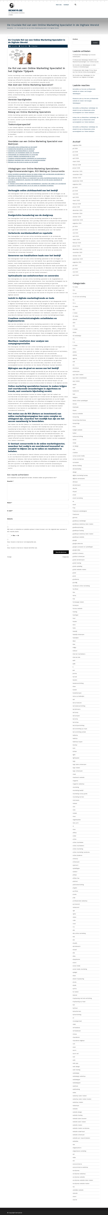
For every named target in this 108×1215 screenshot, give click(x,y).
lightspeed (76, 758)
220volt (75, 319)
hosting (75, 612)
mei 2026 (75, 155)
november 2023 (77, 252)
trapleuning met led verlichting (82, 998)
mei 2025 (75, 194)
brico (74, 426)
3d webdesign (77, 335)
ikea (74, 644)
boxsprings (76, 423)
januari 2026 (76, 168)
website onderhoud (79, 1131)
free (74, 508)
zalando (75, 1193)
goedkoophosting (78, 527)
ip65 (74, 660)
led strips (76, 722)
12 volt (75, 293)
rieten (74, 917)
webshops (76, 1105)
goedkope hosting (78, 530)
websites (75, 1141)
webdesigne (76, 1079)
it (15, 28)
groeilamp (76, 579)
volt (74, 1044)
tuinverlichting (77, 1014)
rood (74, 923)
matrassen (76, 800)
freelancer (76, 514)
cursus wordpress (78, 459)
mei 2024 (75, 233)
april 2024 (76, 236)
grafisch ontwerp (78, 553)
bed (74, 394)
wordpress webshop (79, 1173)
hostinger (75, 615)
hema (74, 595)
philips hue (76, 878)
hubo (74, 628)
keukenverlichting (78, 683)
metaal (75, 803)
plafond (75, 881)
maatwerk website (78, 777)
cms (74, 449)
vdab (74, 1024)
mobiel (75, 813)
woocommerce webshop (80, 1167)
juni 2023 (75, 268)
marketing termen (78, 797)
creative (75, 452)
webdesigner (77, 1083)
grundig (75, 582)
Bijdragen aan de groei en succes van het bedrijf (23, 162)
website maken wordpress (81, 1128)
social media (76, 966)
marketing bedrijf (78, 790)
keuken (75, 680)
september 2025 (78, 181)
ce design (75, 446)
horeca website (77, 608)
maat (74, 774)
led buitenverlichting (79, 706)
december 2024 (77, 210)
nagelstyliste (77, 819)
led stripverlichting (78, 725)
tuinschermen (77, 1011)
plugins (75, 888)
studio (74, 985)
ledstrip (75, 738)
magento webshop (78, 784)
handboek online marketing (81, 586)
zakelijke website (78, 1190)
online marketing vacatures (81, 852)
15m (74, 309)
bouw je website (78, 413)
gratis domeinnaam (79, 560)
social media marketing (80, 969)
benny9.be (15, 10)
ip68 (74, 664)
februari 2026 (77, 165)
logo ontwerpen (78, 771)
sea (74, 936)
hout (74, 618)
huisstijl (75, 631)
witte (74, 1157)
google (75, 540)
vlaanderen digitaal (79, 1040)
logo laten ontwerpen (79, 764)
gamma (75, 517)
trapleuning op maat (79, 1001)
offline (75, 832)
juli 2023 (75, 265)
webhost (75, 1086)
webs (74, 1092)
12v (74, 300)
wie (74, 1144)
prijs (74, 897)
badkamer (76, 391)
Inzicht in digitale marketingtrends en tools (21, 156)
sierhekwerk (76, 946)
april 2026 (76, 158)
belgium (75, 397)
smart (74, 962)
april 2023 (76, 275)
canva (74, 439)
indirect (75, 651)
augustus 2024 (77, 223)
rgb (74, 910)
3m (74, 339)
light (74, 754)
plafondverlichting (78, 884)
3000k (74, 332)
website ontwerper (79, 1135)
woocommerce (77, 1164)
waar (74, 1047)
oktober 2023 (77, 255)
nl (73, 826)
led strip (75, 719)
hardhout (75, 589)
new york (75, 823)
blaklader (76, 407)
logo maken (76, 767)
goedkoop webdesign (79, 521)
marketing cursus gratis (80, 793)
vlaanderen (76, 1037)
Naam (9, 502)
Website (10, 519)
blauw (74, 410)
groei (74, 576)
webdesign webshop (79, 1076)
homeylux (76, 605)
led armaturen (77, 703)
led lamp (75, 712)
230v (74, 322)
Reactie (10, 481)
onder (74, 836)
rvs (74, 927)
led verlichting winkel (79, 732)
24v (74, 326)
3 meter (75, 329)
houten (75, 621)
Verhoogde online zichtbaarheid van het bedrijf (22, 147)
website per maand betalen (81, 1138)
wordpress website (79, 1177)
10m (74, 290)
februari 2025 (77, 204)
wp (74, 1186)
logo (74, 761)
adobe (75, 352)
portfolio (75, 891)
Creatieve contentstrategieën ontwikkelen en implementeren (27, 158)
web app (75, 1063)
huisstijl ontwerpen (78, 634)
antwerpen (76, 371)
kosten (75, 690)
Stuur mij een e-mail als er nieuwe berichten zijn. (22, 548)
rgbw (74, 914)
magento (75, 780)
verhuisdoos (76, 1027)
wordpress (76, 1170)
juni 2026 (75, 152)
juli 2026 (75, 148)
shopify (75, 943)
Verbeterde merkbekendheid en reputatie (21, 151)
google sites (76, 550)
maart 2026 (76, 161)
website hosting (77, 1115)
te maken (76, 992)
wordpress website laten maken (83, 1180)
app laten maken (78, 374)
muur (74, 816)
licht (74, 748)
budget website (77, 430)
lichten (75, 751)
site (74, 953)
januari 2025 (76, 207)
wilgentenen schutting (79, 1151)
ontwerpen (76, 862)
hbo (74, 592)
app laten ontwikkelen (80, 378)
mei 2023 (75, 272)
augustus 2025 (77, 184)
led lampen (76, 716)
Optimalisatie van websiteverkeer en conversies (23, 154)
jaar (74, 670)
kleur (74, 686)
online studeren (77, 855)
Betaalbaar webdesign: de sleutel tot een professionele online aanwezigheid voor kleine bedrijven (85, 110)
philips (75, 875)
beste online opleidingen (80, 400)
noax (74, 829)
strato (74, 982)
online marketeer (78, 842)
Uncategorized (77, 1021)
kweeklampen (77, 693)
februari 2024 (77, 243)
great (74, 573)
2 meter (75, 313)
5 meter (75, 345)
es (73, 501)
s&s (74, 930)
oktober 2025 (77, 178)
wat (74, 1057)
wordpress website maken (81, 1183)
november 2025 (77, 174)
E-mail (10, 511)
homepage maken (78, 602)
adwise (75, 355)
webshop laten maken (80, 1096)
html (74, 625)
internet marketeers (79, 654)
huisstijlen (76, 638)
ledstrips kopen (77, 741)
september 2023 (78, 259)
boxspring (76, 417)
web (74, 1060)
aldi (74, 361)
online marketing (78, 849)
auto (74, 387)
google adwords (78, 543)
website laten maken (79, 1122)
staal (74, 975)
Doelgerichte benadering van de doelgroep (21, 149)
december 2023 (77, 249)
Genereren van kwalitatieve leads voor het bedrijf (23, 152)
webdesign (76, 1073)
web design (76, 1066)
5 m (74, 342)
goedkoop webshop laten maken (83, 524)
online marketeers (78, 845)
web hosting (76, 1070)
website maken (77, 1125)
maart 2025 (76, 200)
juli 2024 (75, 226)
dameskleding (77, 469)
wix (74, 1161)
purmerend (76, 904)
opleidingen (76, 868)
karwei (75, 677)
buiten (74, 433)
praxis (74, 894)
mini (74, 806)
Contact (66, 4)
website (75, 1109)
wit (74, 1154)
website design (77, 1112)
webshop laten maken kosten (82, 1099)
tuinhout (75, 1008)
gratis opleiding (77, 566)
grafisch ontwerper (79, 556)
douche (75, 488)
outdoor (75, 871)
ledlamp (75, 735)
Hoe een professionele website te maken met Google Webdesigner (84, 91)
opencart (75, 865)
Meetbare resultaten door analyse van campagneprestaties (26, 160)
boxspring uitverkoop (79, 420)
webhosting (76, 1089)
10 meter (75, 287)
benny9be (76, 89)
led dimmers (76, 709)
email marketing (78, 498)
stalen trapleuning (78, 979)
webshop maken (78, 1102)
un (73, 1018)
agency (75, 358)
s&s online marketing (79, 933)
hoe (74, 599)
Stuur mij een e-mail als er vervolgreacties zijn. (21, 542)
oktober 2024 (77, 217)
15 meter (75, 306)
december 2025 (77, 171)
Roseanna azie (77, 98)
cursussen (76, 462)
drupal (75, 491)
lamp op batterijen (78, 696)
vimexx (75, 1034)
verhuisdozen (77, 1031)
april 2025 (76, 197)
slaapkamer (76, 959)
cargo (74, 443)
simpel (75, 949)
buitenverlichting (78, 436)
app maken (76, 381)
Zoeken (75, 39)
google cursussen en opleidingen (83, 547)
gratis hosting (77, 563)
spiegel (75, 972)
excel (74, 504)
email (74, 495)
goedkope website (78, 537)
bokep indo (76, 117)
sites (74, 956)
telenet (75, 995)
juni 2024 (75, 230)
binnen (75, 404)
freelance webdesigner (80, 511)
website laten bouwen (79, 1118)
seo (74, 940)
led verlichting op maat (80, 729)
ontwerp (75, 858)
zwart (74, 1196)
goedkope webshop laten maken (83, 534)
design (75, 472)
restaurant (76, 907)
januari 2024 (76, 246)
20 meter (75, 316)
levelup (75, 745)
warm (74, 1050)
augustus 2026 (77, 145)
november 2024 (77, 213)
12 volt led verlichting (79, 296)
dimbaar (75, 482)
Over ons (59, 4)
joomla (75, 673)
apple (74, 384)
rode (74, 920)
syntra (75, 988)
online (74, 839)
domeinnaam (77, 485)
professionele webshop (80, 901)
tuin (74, 1005)
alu (74, 365)
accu (74, 348)
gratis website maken (79, 569)
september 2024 (78, 220)
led (74, 699)
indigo (74, 647)
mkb (74, 810)
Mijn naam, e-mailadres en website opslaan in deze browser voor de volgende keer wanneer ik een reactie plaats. (37, 530)
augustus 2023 (77, 262)
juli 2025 (75, 187)
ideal (74, 641)
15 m (74, 303)
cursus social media (79, 456)
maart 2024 (76, 239)
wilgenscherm (77, 1148)
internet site (76, 657)
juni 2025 (75, 191)
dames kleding (77, 465)
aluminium (76, 368)
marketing (76, 787)
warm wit (76, 1053)
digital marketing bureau (80, 475)
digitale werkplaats (79, 478)
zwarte (75, 1199)
